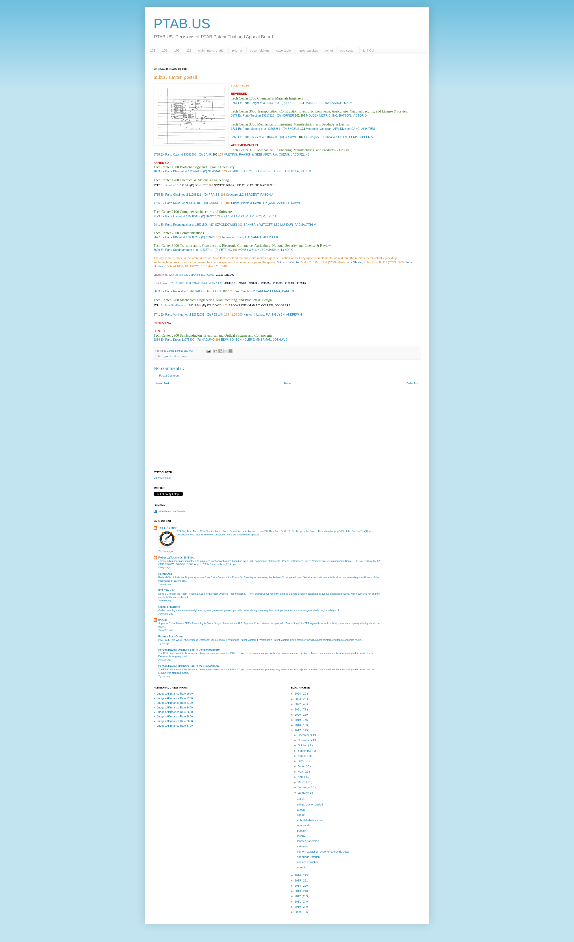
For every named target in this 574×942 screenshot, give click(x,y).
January (303, 792)
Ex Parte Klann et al (174, 171)
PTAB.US (182, 23)
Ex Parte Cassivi (172, 154)
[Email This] (215, 351)
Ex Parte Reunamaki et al (177, 224)
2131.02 (229, 274)
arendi (301, 867)
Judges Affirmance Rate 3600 (175, 721)
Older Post (413, 383)
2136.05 (265, 283)
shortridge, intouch (308, 857)
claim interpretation (211, 50)
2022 (298, 704)
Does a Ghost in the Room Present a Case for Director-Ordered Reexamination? (202, 593)
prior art (237, 50)
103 (177, 50)
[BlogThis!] (220, 351)
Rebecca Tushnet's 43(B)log (176, 557)
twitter (329, 50)
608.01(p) (229, 283)
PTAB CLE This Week (170, 640)
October (303, 745)
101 (152, 50)
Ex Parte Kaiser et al (174, 203)
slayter (185, 356)
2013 (298, 891)
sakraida (302, 846)
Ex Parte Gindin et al (174, 194)
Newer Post (162, 383)
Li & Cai (368, 50)
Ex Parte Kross (171, 339)
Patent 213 (165, 574)
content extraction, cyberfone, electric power (323, 851)
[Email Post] (208, 350)
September (305, 750)
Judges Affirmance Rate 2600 (175, 712)
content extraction (308, 862)
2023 (298, 699)
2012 (298, 896)
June (301, 766)
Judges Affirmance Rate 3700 (175, 725)
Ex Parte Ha (168, 185)
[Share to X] (225, 351)
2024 (298, 693)
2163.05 (301, 283)
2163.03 (289, 283)
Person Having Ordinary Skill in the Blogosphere (189, 649)
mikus (176, 356)
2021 (298, 709)
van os (301, 814)
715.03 (219, 274)
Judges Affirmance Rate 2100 (175, 702)
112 (188, 50)
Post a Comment (169, 375)
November (304, 740)
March (302, 782)
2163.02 (277, 283)
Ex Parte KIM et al (173, 237)
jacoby (301, 836)
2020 (298, 714)
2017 (298, 730)
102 (164, 50)
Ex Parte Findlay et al (174, 305)
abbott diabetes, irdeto (310, 820)
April (301, 777)
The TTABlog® (167, 527)
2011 (298, 901)
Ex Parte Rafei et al (173, 291)
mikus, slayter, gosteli (310, 804)
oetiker (301, 799)
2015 (298, 880)
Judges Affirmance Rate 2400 (175, 707)
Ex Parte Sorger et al (251, 103)
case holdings (260, 50)
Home (287, 383)
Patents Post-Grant (170, 636)
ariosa (301, 809)
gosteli (168, 356)
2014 (298, 885)
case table (283, 50)
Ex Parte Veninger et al (176, 314)
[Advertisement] (287, 432)
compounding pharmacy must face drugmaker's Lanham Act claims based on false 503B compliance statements (219, 561)
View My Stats (162, 477)
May (301, 771)
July (300, 761)
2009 (298, 912)
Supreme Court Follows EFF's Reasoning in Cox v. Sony (189, 623)
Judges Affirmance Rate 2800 (175, 716)
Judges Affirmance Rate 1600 (175, 693)
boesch (301, 830)
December (304, 735)
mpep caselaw (308, 50)
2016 (298, 875)
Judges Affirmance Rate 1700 (175, 698)
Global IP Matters (169, 607)
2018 (298, 725)
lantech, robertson (308, 841)
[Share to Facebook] (230, 351)
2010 (298, 906)
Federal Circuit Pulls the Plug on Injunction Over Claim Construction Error (198, 577)
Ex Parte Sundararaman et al (179, 249)
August (302, 756)
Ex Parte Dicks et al (251, 137)
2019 (298, 719)
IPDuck (162, 620)
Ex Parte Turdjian (249, 115)
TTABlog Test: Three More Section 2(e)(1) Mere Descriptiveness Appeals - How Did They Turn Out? (232, 531)
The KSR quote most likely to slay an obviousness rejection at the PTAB (197, 653)
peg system (348, 50)
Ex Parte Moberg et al (252, 128)
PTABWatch (166, 590)
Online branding (167, 610)
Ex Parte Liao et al (173, 216)
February (303, 787)
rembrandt (303, 825)
